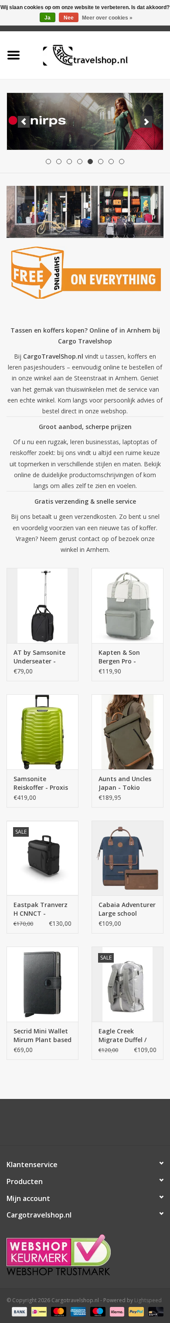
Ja (47, 18)
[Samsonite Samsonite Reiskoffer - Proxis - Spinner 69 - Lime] (42, 731)
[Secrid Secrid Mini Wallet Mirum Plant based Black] (42, 984)
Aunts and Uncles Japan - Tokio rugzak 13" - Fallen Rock (127, 783)
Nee (69, 18)
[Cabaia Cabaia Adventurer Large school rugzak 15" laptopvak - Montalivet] (127, 858)
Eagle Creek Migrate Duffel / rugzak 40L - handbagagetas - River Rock (125, 1035)
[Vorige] (24, 122)
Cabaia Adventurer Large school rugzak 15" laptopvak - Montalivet (127, 909)
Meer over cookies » (107, 18)
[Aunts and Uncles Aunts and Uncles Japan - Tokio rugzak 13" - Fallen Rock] (127, 731)
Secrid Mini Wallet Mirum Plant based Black (42, 1035)
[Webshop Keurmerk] (85, 1254)
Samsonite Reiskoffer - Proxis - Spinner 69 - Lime (42, 783)
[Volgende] (146, 122)
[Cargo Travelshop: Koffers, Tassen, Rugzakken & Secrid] (98, 54)
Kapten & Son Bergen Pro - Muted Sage (119, 657)
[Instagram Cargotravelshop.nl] (93, 1125)
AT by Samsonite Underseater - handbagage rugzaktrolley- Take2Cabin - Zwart (39, 657)
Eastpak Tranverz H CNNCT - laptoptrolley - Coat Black (41, 909)
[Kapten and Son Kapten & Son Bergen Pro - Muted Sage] (127, 605)
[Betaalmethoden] (18, 1311)
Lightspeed (148, 1300)
